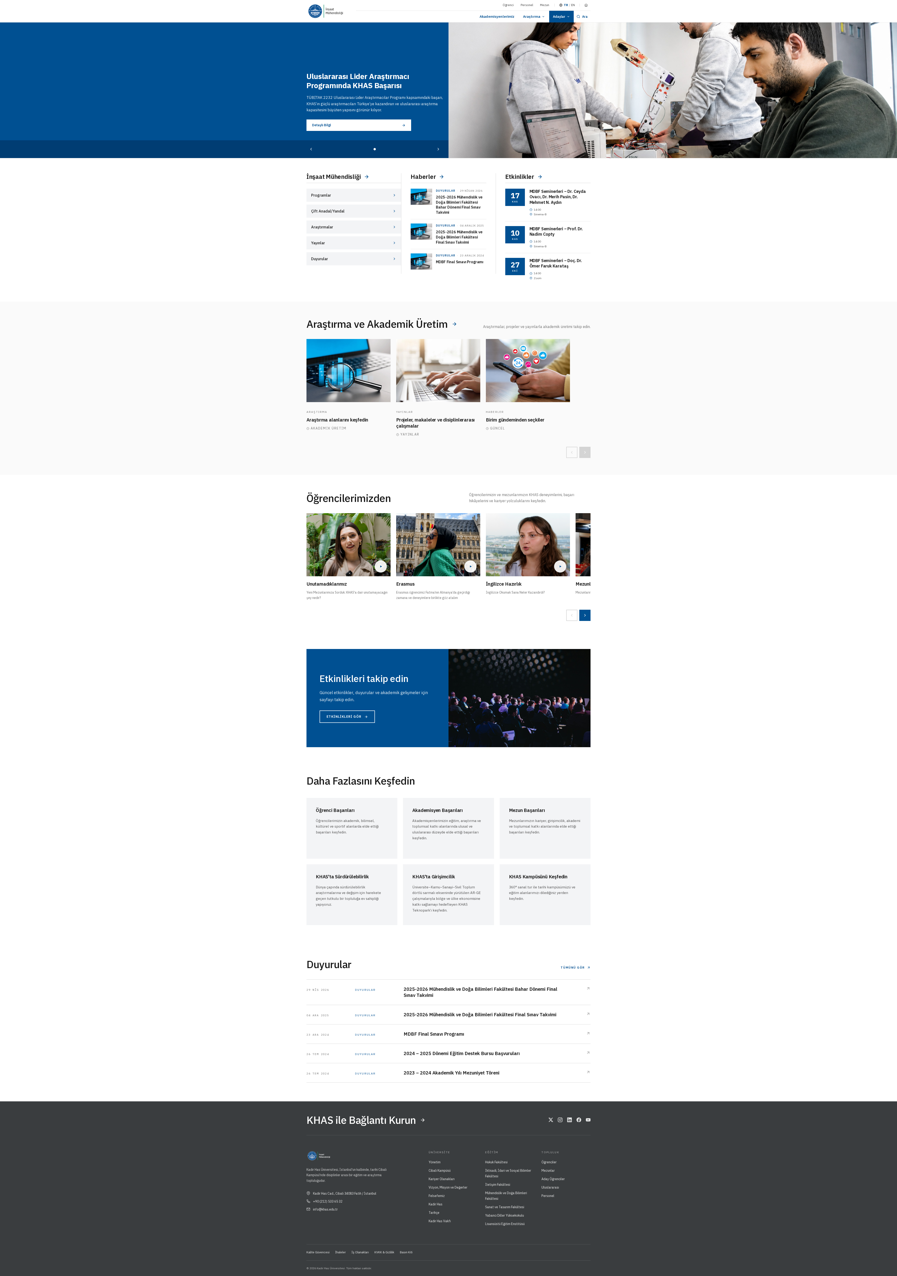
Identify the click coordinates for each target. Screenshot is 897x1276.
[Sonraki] (438, 149)
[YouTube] (588, 1120)
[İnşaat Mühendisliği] (339, 11)
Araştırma (531, 16)
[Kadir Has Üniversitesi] (316, 11)
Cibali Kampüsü (440, 1170)
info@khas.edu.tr (325, 1209)
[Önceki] (311, 149)
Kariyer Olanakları (442, 1179)
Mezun (544, 5)
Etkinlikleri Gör (344, 716)
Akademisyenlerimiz (497, 16)
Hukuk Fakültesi (496, 1162)
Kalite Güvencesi (318, 1252)
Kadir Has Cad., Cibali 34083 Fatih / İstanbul (344, 1193)
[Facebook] (579, 1120)
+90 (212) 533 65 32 (327, 1201)
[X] (550, 1120)
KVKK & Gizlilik (384, 1252)
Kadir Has (435, 1204)
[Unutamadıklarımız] (348, 544)
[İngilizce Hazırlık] (528, 544)
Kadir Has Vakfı (440, 1221)
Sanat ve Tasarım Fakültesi (504, 1207)
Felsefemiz (437, 1196)
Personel (527, 5)
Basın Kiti (406, 1252)
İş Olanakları (360, 1252)
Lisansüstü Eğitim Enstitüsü (505, 1224)
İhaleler (340, 1252)
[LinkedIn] (569, 1120)
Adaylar (559, 16)
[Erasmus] (438, 544)
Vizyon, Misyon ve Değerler (448, 1187)
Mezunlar (548, 1170)
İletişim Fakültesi (497, 1184)
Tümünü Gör (573, 968)
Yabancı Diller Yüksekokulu (504, 1215)
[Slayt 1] (375, 149)
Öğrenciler (549, 1162)
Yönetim (435, 1162)
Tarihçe (434, 1213)
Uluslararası (550, 1187)
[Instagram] (560, 1120)
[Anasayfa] (586, 5)
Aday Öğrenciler (553, 1179)
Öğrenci (508, 5)
